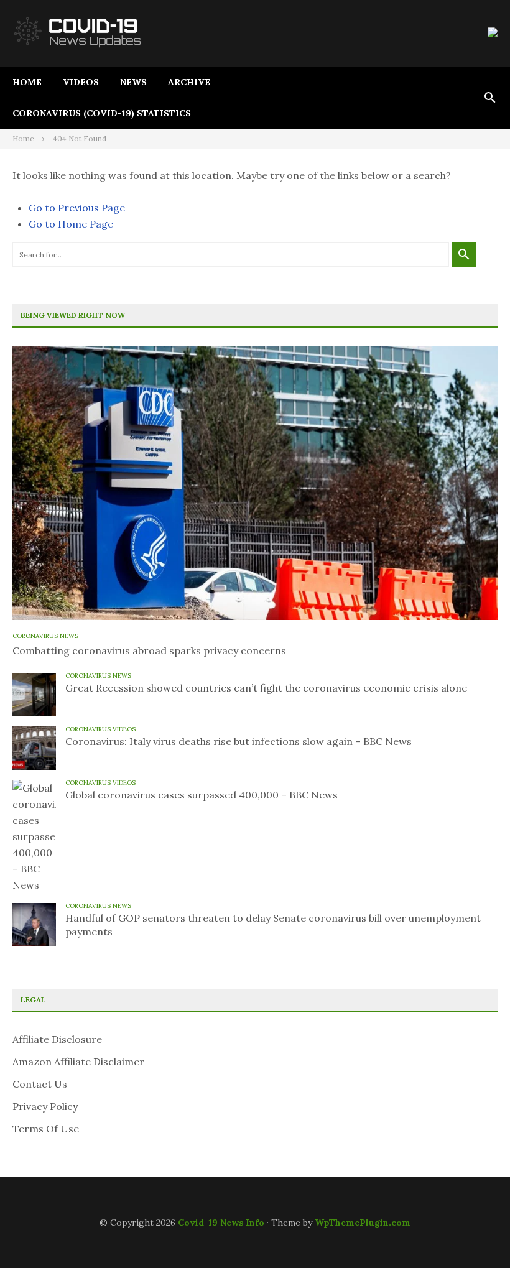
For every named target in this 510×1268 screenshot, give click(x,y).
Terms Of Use (45, 1128)
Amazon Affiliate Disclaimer (78, 1061)
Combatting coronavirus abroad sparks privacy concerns (149, 650)
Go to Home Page (71, 224)
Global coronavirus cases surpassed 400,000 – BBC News (201, 795)
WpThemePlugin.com (362, 1222)
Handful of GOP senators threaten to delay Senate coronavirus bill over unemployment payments (273, 925)
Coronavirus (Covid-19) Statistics (101, 113)
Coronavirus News (45, 636)
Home (27, 82)
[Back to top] (475, 1233)
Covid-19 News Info (221, 1222)
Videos (81, 82)
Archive (189, 82)
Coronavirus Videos (100, 729)
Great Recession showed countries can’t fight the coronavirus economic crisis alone (266, 688)
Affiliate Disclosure (57, 1039)
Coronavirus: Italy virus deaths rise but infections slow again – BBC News (238, 741)
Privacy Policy (45, 1106)
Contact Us (39, 1084)
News (133, 82)
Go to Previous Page (77, 207)
